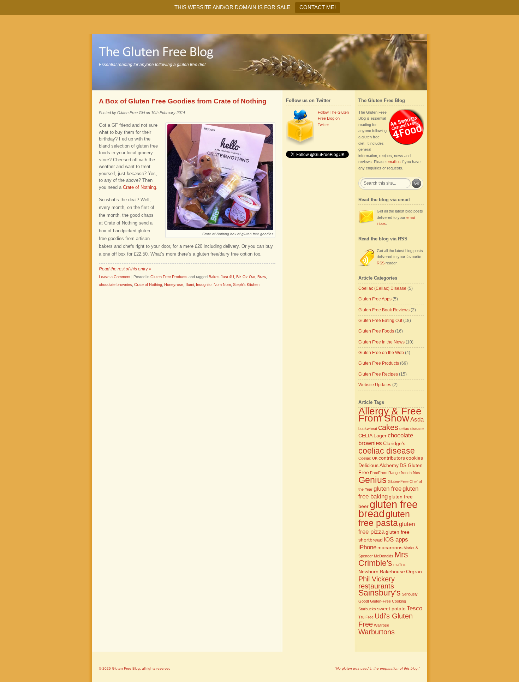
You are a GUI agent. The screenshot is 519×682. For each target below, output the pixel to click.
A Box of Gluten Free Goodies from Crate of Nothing (183, 101)
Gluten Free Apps (375, 299)
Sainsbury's (379, 592)
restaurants (376, 586)
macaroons (389, 547)
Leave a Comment (114, 277)
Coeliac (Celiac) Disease (382, 288)
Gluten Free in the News (381, 342)
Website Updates (374, 384)
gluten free (387, 488)
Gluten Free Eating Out (380, 320)
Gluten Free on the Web (381, 352)
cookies (414, 458)
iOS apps (396, 539)
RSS (380, 263)
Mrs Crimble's (383, 559)
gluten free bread (388, 509)
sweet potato (391, 608)
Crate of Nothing (148, 284)
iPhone (367, 547)
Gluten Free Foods (376, 331)
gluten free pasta (384, 518)
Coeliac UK (367, 458)
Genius (372, 480)
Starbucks (367, 609)
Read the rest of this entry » (125, 269)
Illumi (189, 284)
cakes (388, 427)
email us (394, 162)
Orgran (414, 571)
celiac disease (411, 428)
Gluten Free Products (168, 277)
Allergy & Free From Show (390, 414)
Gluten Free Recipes (378, 374)
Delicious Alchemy (378, 465)
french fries (410, 473)
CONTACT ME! (317, 7)
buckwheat (367, 428)
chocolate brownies (115, 284)
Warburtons (376, 632)
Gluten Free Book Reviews (384, 309)
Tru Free (366, 617)
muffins (399, 564)
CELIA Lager (372, 435)
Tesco (414, 608)
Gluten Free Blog (126, 668)
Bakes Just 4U (221, 277)
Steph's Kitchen (246, 284)
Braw (261, 277)
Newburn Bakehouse (381, 571)
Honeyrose (173, 284)
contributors (391, 458)
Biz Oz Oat (245, 277)
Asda (417, 419)
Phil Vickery (376, 579)
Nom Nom (222, 284)
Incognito (203, 284)
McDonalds (383, 556)
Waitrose (381, 625)
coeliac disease (386, 450)
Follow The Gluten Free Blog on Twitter (333, 118)
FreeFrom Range (385, 473)
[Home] (259, 62)
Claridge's (394, 443)
